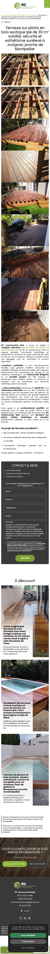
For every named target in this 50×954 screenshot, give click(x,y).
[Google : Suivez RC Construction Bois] (29, 918)
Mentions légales (7, 930)
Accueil (4, 15)
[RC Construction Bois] (25, 5)
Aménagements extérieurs (18, 15)
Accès (26, 911)
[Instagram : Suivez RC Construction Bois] (25, 918)
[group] (25, 69)
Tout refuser (28, 941)
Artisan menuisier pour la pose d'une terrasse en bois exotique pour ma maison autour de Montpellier (23, 819)
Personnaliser (28, 948)
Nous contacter (15, 864)
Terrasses (33, 15)
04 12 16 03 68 (37, 864)
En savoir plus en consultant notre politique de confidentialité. (25, 549)
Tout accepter (28, 935)
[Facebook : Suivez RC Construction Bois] (20, 918)
